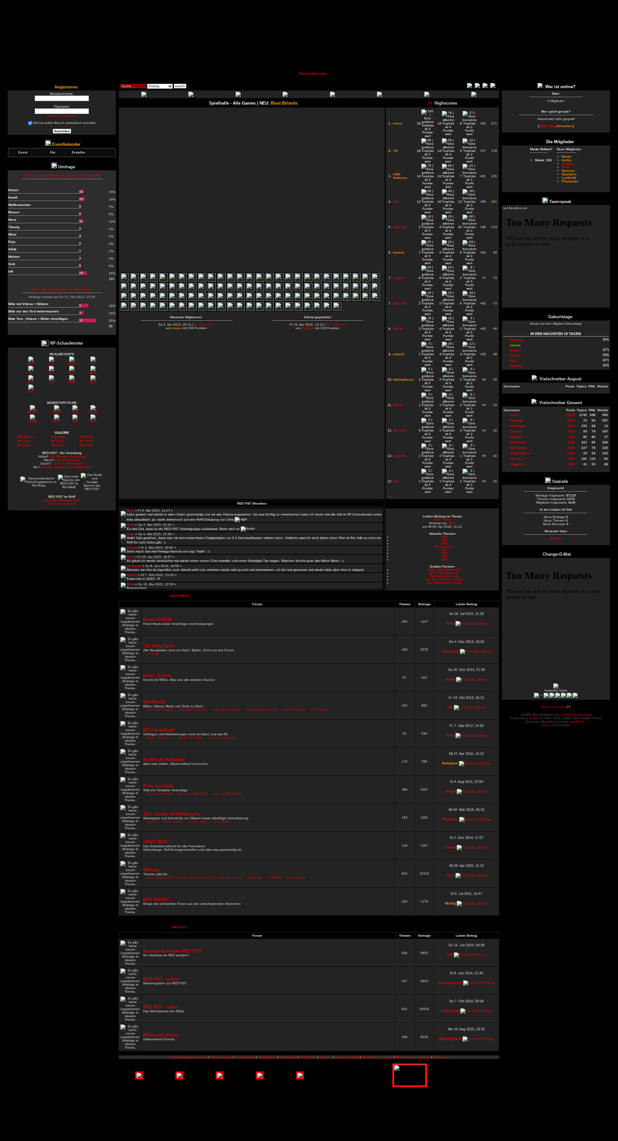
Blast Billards (335, 324)
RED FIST (179, 927)
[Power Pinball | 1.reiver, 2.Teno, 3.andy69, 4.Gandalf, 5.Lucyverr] (183, 309)
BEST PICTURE (190, 737)
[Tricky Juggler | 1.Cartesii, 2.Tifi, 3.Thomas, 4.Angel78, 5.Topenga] (337, 299)
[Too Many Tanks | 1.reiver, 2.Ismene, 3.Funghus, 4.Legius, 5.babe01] (221, 290)
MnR (71, 363)
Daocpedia (288, 1057)
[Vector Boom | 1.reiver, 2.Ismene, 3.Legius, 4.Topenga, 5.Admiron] (241, 290)
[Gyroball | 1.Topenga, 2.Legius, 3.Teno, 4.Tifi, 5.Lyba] (125, 299)
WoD (30, 363)
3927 (571, 431)
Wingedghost (450, 1039)
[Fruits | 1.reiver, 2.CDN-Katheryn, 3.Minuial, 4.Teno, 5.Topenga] (212, 280)
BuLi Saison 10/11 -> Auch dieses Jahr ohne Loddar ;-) (188, 877)
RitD (93, 382)
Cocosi (515, 431)
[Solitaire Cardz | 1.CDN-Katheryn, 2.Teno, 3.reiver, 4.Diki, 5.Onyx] (260, 280)
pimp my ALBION (160, 793)
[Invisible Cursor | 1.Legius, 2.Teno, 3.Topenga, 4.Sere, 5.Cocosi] (163, 309)
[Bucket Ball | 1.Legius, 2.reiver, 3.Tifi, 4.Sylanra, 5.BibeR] (183, 299)
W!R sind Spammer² (444, 573)
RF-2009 (86, 441)
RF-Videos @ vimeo (377, 1057)
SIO (75, 412)
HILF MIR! (221, 821)
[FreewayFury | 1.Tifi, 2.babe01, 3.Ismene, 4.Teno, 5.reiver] (270, 299)
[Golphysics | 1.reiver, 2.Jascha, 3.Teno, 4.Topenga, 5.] (299, 290)
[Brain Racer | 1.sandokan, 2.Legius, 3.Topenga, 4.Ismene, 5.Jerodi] (250, 290)
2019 (444, 556)
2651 (571, 453)
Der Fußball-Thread (444, 576)
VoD (72, 373)
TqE (31, 391)
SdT (31, 382)
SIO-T (56, 421)
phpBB (534, 718)
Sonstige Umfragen (222, 737)
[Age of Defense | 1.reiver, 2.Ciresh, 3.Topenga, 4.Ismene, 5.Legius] (356, 290)
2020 (444, 553)
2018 (444, 559)
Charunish (450, 651)
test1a (566, 160)
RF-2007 (57, 445)
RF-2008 (24, 445)
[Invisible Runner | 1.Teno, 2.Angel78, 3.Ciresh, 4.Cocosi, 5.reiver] (231, 309)
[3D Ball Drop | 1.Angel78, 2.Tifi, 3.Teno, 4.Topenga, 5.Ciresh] (327, 309)
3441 (571, 437)
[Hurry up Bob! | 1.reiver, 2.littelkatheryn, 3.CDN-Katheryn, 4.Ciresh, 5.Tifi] (134, 280)
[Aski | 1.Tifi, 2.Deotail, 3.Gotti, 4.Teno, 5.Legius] (289, 299)
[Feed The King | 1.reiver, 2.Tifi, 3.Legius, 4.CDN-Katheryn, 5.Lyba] (366, 290)
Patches (153, 653)
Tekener (325, 1057)
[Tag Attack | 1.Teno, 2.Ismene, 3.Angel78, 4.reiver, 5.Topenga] (289, 290)
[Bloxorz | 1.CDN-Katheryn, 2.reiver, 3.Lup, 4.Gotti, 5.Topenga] (299, 280)
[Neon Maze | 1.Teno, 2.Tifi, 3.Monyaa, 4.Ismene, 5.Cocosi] (202, 309)
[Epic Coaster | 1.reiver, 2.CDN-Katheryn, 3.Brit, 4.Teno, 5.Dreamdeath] (279, 299)
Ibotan (515, 350)
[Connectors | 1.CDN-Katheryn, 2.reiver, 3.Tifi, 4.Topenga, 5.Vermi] (279, 280)
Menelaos (450, 819)
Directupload (245, 1057)
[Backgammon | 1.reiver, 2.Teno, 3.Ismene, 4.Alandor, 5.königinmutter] (134, 309)
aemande (134, 566)
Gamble (568, 163)
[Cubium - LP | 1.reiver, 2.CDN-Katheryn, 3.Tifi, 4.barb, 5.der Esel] (154, 280)
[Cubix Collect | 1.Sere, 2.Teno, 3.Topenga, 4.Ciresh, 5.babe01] (241, 309)
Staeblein (569, 174)
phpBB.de (577, 721)
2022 (444, 543)
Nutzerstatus (444, 546)
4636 (571, 426)
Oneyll (132, 575)
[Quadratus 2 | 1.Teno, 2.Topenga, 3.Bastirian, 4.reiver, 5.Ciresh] (366, 299)
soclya (515, 345)
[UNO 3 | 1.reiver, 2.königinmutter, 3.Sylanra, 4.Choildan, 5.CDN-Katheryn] (144, 290)
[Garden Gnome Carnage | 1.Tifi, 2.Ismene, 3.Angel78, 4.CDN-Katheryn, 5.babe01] (212, 299)
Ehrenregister (221, 1057)
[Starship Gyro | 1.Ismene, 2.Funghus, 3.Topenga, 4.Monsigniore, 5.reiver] (270, 290)
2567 (571, 464)
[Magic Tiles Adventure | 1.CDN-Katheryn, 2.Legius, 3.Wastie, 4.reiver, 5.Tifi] (144, 299)
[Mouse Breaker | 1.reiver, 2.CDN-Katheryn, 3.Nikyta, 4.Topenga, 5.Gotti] (163, 290)
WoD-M (32, 412)
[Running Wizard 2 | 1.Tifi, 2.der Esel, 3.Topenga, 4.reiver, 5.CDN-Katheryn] (202, 280)
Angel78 (516, 464)
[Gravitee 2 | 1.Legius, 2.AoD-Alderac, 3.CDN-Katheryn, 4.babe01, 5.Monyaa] (327, 290)
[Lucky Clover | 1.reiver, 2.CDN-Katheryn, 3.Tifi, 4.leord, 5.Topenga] (154, 290)
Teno (130, 510)
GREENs (86, 437)
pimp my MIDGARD (227, 793)
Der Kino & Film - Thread (444, 579)
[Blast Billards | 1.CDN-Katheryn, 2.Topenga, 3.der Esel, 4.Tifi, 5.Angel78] (125, 280)
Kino (238, 877)
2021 (444, 550)
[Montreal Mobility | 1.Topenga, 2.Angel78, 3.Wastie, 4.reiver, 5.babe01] (183, 290)
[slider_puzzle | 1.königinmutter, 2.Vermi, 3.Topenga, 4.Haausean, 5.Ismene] (366, 280)
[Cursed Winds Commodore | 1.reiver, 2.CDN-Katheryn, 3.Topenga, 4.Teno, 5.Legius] (318, 299)
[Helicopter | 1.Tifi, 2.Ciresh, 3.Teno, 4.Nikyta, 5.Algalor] (270, 309)
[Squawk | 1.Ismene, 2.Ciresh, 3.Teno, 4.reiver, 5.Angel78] (202, 299)
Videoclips (255, 877)
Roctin (567, 156)
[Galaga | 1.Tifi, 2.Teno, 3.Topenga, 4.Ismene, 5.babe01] (260, 299)
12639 (570, 415)
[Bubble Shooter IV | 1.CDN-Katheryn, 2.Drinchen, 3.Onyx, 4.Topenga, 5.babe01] (279, 309)
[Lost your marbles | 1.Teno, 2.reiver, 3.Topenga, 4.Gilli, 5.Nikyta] (347, 290)
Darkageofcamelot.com (189, 1057)
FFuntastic (570, 181)
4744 (571, 420)
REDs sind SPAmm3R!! (444, 569)
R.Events (58, 437)
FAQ (545, 725)
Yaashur (516, 365)
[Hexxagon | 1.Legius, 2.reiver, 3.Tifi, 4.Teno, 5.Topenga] (221, 299)
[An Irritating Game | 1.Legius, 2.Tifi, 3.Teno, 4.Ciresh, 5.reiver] (173, 309)
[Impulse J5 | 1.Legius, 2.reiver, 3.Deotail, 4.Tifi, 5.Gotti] (125, 309)
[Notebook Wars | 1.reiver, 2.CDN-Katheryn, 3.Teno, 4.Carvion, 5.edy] (163, 299)
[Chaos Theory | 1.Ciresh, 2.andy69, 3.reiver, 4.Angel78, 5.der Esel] (173, 280)
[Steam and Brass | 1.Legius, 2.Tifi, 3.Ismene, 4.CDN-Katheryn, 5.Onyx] (299, 299)
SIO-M (56, 412)
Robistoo (450, 763)
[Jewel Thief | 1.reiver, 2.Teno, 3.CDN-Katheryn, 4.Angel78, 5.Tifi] (308, 309)
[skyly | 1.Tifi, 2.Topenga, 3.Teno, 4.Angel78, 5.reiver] (347, 299)
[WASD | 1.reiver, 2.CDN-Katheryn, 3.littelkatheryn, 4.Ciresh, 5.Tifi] (163, 280)
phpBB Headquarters (577, 714)
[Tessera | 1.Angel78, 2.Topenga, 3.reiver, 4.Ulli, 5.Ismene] (337, 280)
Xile (513, 360)
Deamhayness (450, 983)
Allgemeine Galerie (226, 709)
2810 (571, 448)
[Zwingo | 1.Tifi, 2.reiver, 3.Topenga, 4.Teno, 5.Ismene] (327, 299)
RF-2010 (57, 441)
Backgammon (204, 324)
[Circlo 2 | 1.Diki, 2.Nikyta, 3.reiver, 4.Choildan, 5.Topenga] (192, 290)
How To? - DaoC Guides (165, 821)
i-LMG (32, 421)
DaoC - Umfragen (160, 737)
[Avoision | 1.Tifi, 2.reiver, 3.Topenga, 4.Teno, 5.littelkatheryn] (250, 280)
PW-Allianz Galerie (193, 709)
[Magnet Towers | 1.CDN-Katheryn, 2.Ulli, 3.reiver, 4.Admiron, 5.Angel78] (134, 290)
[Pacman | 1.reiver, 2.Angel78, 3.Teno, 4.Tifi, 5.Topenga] (318, 309)
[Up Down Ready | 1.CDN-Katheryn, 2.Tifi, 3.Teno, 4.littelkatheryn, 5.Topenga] (250, 299)
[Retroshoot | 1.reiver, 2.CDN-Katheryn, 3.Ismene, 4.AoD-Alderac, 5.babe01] (337, 290)
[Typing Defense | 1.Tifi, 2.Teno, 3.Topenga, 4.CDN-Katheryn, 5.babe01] (308, 299)
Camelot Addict (347, 1057)
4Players (440, 1057)
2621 (571, 458)
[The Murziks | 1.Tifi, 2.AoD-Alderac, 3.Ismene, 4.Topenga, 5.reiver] (308, 290)
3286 (571, 442)
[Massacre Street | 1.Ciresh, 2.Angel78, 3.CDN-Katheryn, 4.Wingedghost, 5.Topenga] (183, 280)
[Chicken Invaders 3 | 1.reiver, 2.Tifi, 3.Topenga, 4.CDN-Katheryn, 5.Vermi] (241, 280)
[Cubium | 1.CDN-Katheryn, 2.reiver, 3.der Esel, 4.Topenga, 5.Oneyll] (192, 280)
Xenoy (515, 355)
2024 (444, 537)
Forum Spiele (296, 877)
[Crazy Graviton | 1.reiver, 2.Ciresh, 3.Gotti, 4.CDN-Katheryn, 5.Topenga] (308, 280)
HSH (71, 382)
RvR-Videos (319, 709)
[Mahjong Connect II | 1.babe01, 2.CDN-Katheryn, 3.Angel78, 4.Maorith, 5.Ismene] (299, 309)
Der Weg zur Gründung (67, 456)
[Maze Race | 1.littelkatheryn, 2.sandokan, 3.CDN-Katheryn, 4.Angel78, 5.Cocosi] (327, 280)
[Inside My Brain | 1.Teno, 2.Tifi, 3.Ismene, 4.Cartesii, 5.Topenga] (192, 299)
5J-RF (93, 412)
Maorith (516, 437)
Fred (565, 167)
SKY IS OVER (294, 709)
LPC (51, 363)
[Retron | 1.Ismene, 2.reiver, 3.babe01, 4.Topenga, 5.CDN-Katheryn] (376, 290)
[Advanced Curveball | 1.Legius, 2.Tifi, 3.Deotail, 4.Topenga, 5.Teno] (231, 299)
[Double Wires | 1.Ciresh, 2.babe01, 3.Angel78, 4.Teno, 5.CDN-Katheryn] (221, 309)
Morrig (450, 903)
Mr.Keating (450, 1011)
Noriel (450, 679)
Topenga (516, 340)
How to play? (198, 821)
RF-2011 (24, 441)
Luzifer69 (569, 178)
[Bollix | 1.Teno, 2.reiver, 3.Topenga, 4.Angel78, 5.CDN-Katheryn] (173, 290)
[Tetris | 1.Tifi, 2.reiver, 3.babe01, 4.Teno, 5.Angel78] (376, 299)
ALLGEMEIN (179, 596)
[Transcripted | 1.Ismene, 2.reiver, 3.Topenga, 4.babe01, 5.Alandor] (134, 299)
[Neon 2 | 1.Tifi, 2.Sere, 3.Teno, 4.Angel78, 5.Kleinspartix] (192, 309)
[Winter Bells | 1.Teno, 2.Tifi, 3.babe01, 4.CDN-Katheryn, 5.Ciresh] (250, 309)
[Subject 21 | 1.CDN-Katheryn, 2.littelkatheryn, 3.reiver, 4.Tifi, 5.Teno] (144, 280)
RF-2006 (86, 445)
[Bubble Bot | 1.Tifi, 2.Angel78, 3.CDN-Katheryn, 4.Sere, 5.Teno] (289, 309)
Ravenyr (568, 170)
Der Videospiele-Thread (444, 582)
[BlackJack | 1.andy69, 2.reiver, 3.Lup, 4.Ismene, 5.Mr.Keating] (337, 309)
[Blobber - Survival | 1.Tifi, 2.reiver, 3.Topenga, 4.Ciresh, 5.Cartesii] (356, 280)
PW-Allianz (26, 437)
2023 (444, 540)
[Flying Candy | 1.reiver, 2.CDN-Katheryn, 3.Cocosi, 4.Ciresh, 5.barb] (347, 280)
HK (51, 382)
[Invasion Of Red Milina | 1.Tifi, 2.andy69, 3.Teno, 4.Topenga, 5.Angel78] (241, 299)
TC (93, 363)
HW (75, 421)
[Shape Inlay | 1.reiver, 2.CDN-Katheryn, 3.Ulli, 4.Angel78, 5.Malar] (289, 280)
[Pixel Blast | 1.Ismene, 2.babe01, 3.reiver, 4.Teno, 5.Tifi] (144, 309)
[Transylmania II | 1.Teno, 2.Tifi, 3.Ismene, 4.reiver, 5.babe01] (173, 299)
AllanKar (556, 538)
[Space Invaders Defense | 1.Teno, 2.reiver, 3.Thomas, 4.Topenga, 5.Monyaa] (260, 309)
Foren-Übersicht (313, 74)
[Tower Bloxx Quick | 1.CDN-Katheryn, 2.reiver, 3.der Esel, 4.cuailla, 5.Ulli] (270, 280)
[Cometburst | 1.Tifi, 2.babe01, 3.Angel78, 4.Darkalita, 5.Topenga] (356, 299)
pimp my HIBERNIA (192, 793)
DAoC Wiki (308, 1057)
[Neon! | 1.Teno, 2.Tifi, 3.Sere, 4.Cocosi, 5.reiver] (212, 309)
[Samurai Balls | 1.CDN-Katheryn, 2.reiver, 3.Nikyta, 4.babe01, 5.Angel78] (260, 290)
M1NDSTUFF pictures (262, 709)
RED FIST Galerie (160, 709)
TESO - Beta (442, 519)
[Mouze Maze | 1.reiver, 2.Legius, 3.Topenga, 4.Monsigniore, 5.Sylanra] (202, 290)
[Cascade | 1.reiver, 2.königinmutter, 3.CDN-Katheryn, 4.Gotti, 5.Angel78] (125, 290)
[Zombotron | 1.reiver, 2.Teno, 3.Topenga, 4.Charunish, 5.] (221, 280)
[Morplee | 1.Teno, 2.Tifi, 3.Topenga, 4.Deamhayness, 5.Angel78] (154, 299)
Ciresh (132, 547)
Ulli (450, 707)
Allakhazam (267, 1057)
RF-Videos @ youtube (413, 1057)
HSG (93, 373)
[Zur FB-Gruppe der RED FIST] (541, 86)
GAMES (274, 877)
